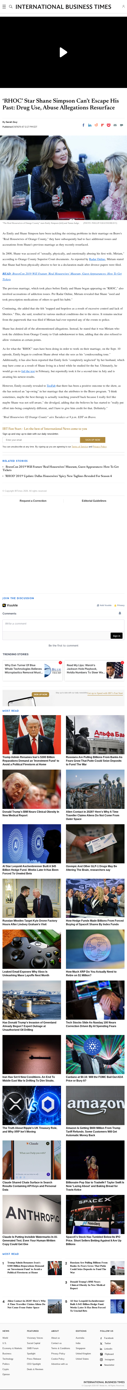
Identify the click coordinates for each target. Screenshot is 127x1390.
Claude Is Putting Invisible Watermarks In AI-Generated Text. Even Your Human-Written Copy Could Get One (30, 1241)
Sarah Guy (11, 121)
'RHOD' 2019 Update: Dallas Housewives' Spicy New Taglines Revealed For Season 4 (58, 476)
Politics (6, 1364)
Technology (7, 1359)
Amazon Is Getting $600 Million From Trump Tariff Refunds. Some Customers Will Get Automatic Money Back (93, 1132)
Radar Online (97, 259)
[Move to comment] (122, 125)
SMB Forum (33, 1348)
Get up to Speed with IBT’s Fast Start (105, 693)
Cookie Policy (57, 1359)
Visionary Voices (35, 1338)
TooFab (51, 386)
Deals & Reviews (35, 1369)
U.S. (4, 1343)
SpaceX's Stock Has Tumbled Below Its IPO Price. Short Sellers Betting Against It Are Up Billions (93, 1241)
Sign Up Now (40, 694)
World (5, 1338)
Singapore (80, 1348)
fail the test (28, 371)
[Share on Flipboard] (103, 125)
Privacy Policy (99, 446)
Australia (80, 1338)
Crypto (5, 1369)
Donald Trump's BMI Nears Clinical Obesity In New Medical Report (87, 1285)
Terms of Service (80, 446)
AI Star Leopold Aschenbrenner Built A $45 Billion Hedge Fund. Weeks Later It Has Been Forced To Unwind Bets (30, 870)
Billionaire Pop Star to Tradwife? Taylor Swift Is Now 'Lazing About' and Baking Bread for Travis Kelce (95, 1186)
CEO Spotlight (34, 1364)
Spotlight (31, 1353)
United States (82, 1359)
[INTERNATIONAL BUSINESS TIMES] (63, 7)
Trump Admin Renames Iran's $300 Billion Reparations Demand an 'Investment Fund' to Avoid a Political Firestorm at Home (30, 761)
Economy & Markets (12, 1348)
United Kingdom (83, 1353)
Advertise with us (59, 1364)
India (78, 1343)
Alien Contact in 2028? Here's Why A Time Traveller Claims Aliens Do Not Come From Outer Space (92, 815)
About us (55, 1338)
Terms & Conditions (60, 1348)
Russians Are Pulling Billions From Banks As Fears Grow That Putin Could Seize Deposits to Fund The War (94, 761)
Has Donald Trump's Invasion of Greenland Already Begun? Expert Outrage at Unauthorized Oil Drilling (29, 1026)
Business (6, 1353)
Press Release (34, 1359)
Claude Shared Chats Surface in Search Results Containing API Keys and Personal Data (29, 1186)
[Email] (115, 125)
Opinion (6, 1374)
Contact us (56, 1343)
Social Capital (33, 1343)
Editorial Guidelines (94, 500)
